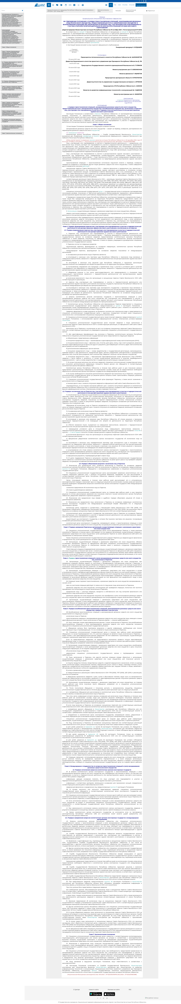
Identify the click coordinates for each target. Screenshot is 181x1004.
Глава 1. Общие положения (9, 47)
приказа (92, 140)
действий (86, 166)
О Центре (76, 989)
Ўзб (115, 5)
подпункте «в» (92, 740)
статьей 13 (82, 32)
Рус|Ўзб (124, 5)
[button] (12, 20)
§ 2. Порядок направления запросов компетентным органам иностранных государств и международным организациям (12, 127)
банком (94, 970)
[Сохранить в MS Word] (74, 5)
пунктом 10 (114, 787)
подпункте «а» (90, 727)
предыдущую (73, 132)
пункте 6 (119, 306)
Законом (97, 114)
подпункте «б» (94, 734)
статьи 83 (137, 430)
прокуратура (87, 136)
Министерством (106, 728)
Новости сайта (94, 989)
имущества (95, 130)
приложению (94, 42)
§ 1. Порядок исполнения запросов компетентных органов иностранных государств (12, 120)
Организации (72, 211)
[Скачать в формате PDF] (78, 5)
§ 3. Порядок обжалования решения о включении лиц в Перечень (12, 82)
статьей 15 (125, 32)
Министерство (137, 134)
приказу (120, 100)
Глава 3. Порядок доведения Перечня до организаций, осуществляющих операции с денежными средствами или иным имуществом (12, 88)
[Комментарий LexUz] (61, 5)
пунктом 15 (66, 469)
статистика (66, 320)
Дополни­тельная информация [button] (131, 10)
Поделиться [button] (151, 10)
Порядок (72, 558)
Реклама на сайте (114, 989)
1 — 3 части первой (74, 432)
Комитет (96, 136)
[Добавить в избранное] (53, 5)
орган (101, 191)
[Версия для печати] (83, 5)
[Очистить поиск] (22, 10)
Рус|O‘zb (131, 5)
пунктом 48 (108, 881)
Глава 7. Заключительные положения (12, 133)
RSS (130, 989)
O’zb (119, 5)
